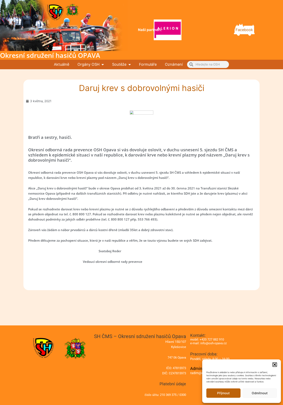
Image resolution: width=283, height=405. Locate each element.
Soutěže (119, 64)
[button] (275, 365)
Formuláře (148, 64)
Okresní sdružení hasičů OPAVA (50, 55)
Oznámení (174, 64)
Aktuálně (61, 64)
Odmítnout (260, 393)
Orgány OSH (88, 64)
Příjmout (223, 393)
